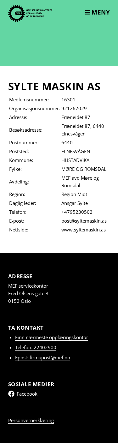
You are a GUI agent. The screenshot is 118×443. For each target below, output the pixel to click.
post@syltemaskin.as (84, 221)
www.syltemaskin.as (83, 229)
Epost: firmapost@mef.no (42, 357)
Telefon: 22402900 (35, 347)
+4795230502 (77, 212)
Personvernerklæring (31, 420)
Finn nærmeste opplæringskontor (51, 337)
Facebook (27, 394)
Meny (100, 12)
